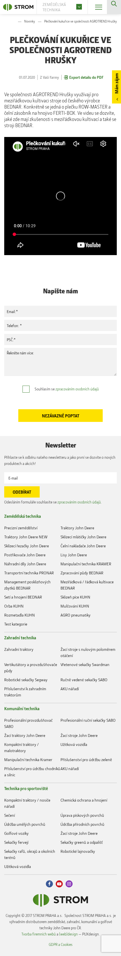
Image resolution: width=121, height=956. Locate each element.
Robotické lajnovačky (77, 851)
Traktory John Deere (77, 527)
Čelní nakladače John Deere (83, 545)
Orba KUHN (14, 606)
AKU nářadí (69, 688)
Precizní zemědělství (20, 527)
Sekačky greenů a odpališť (81, 842)
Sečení (9, 815)
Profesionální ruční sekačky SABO (88, 720)
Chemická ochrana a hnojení (83, 800)
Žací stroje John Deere (79, 735)
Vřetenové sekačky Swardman (84, 664)
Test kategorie (15, 624)
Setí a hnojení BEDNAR (23, 597)
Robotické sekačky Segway (26, 679)
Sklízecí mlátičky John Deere (83, 536)
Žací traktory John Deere (24, 735)
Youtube (59, 883)
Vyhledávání (114, 7)
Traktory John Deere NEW (26, 536)
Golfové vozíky (16, 833)
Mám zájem (116, 83)
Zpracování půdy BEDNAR (81, 572)
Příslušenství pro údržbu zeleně (86, 759)
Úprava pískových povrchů (82, 815)
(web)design (68, 934)
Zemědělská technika (22, 516)
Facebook (49, 883)
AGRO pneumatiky (75, 615)
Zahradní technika (20, 637)
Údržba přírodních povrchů (82, 824)
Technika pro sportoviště (26, 788)
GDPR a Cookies (61, 944)
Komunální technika (21, 708)
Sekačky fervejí (16, 842)
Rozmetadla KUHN (19, 615)
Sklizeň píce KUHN (75, 597)
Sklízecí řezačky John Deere (26, 545)
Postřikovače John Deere (25, 554)
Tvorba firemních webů (38, 934)
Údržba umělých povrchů (24, 824)
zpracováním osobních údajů (77, 388)
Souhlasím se (67, 388)
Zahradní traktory (18, 649)
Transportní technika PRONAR (29, 572)
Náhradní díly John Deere (25, 563)
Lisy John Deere (73, 554)
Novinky (29, 21)
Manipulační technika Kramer (28, 759)
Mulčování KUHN (74, 606)
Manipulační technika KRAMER (85, 563)
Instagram (69, 883)
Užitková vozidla (73, 744)
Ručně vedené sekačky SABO (83, 679)
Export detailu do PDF (86, 77)
